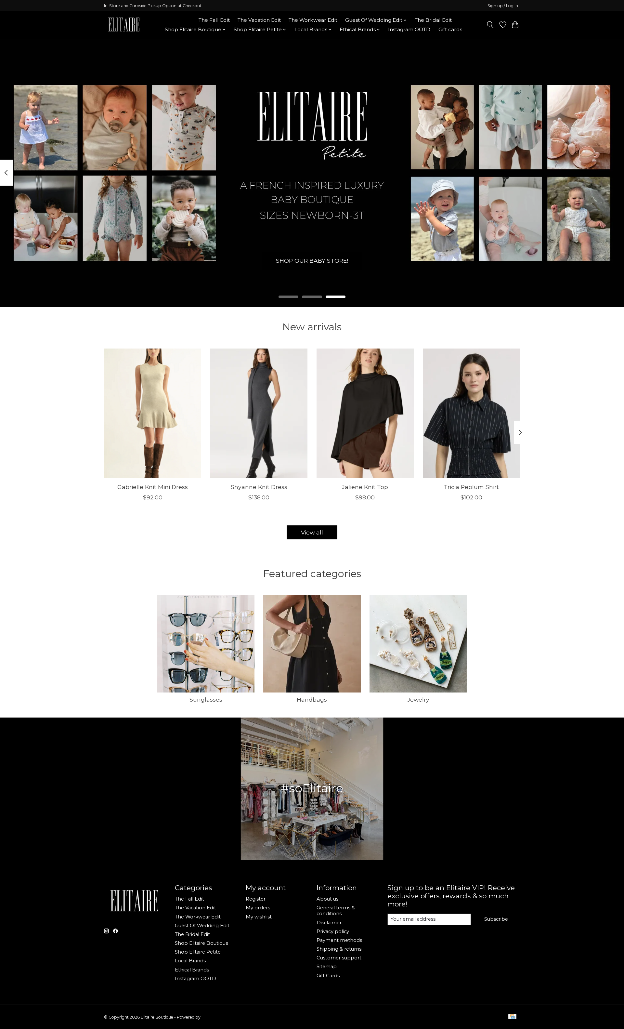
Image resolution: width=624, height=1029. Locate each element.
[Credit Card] (512, 1017)
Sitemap (327, 967)
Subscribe (496, 919)
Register (256, 899)
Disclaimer (329, 923)
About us (327, 899)
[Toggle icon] (490, 25)
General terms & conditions (336, 911)
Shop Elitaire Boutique (201, 943)
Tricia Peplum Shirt (471, 486)
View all (312, 532)
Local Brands (190, 961)
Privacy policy (333, 931)
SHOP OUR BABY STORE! (312, 260)
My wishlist (259, 917)
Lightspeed (212, 1017)
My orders (258, 908)
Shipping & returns (339, 949)
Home (183, 20)
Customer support (339, 958)
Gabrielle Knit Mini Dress (152, 486)
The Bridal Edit (433, 20)
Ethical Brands (192, 970)
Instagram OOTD (409, 29)
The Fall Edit (214, 20)
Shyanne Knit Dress (259, 486)
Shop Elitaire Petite (198, 952)
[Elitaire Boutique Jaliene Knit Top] (365, 413)
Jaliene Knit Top (365, 486)
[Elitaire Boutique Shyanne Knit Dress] (258, 413)
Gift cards (450, 29)
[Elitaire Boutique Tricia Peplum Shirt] (471, 413)
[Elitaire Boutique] (124, 24)
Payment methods (339, 940)
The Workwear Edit (313, 20)
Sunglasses (205, 699)
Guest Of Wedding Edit (202, 926)
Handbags (312, 699)
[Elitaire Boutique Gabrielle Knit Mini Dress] (152, 413)
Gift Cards (328, 976)
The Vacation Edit (259, 20)
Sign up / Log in (503, 5)
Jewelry (418, 699)
